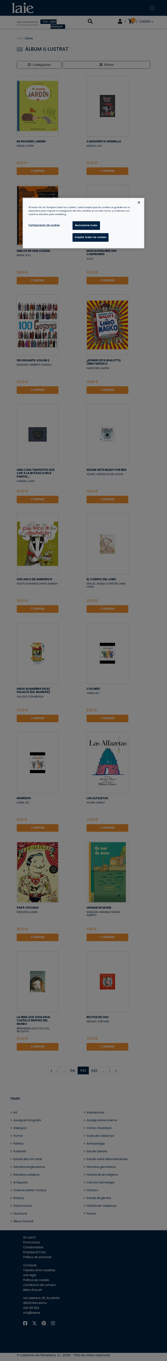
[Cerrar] (138, 202)
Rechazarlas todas (86, 225)
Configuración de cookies (44, 225)
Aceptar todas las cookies (90, 237)
